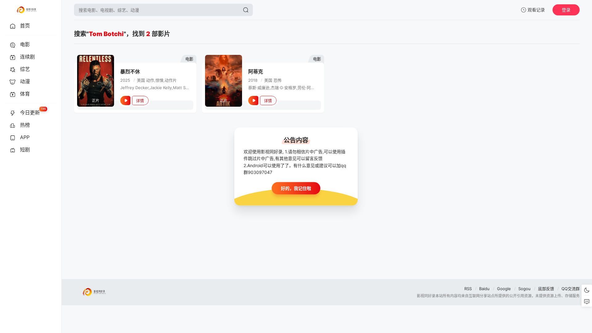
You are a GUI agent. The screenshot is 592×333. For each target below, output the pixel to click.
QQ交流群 (570, 288)
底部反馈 (546, 288)
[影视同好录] (26, 10)
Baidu (484, 288)
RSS (468, 288)
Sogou (524, 288)
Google (504, 288)
